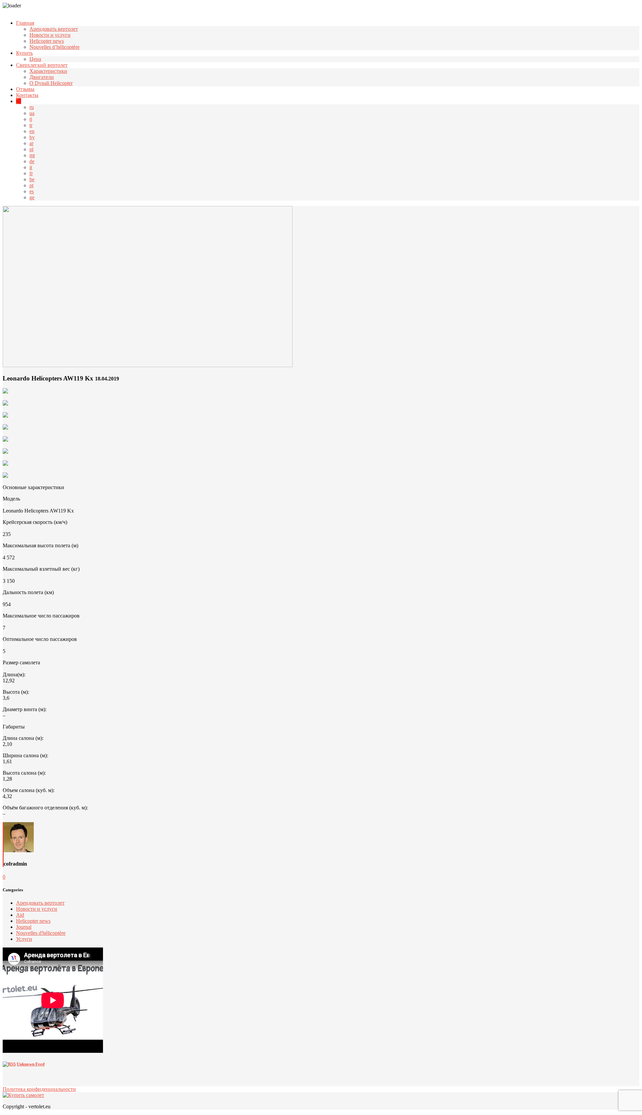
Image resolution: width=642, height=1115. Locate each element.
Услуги (24, 939)
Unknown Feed (30, 1064)
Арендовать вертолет (53, 29)
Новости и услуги (50, 35)
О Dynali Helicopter (51, 83)
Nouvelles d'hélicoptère (41, 933)
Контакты (27, 95)
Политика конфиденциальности (39, 1089)
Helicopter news (46, 41)
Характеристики (48, 71)
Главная (25, 23)
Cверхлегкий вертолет (42, 65)
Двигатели (41, 77)
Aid (20, 915)
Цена (35, 59)
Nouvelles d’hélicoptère (54, 47)
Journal (23, 927)
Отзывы (25, 89)
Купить (24, 53)
